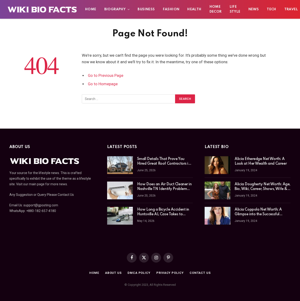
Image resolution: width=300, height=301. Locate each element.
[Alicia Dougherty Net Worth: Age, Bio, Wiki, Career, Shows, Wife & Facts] (217, 190)
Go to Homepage (103, 84)
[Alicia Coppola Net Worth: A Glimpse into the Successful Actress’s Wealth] (217, 216)
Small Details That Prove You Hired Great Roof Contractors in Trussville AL (163, 161)
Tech (271, 9)
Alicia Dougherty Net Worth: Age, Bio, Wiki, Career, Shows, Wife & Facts (262, 186)
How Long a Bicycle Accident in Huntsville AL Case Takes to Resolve (163, 212)
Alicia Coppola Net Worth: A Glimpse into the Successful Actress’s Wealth (258, 212)
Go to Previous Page (105, 75)
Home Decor (216, 9)
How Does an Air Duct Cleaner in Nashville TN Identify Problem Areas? (164, 186)
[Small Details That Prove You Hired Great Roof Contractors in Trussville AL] (120, 165)
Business (146, 9)
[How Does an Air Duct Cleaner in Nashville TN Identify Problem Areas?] (120, 190)
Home (90, 9)
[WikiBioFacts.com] (42, 9)
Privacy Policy (170, 273)
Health (194, 9)
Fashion (171, 9)
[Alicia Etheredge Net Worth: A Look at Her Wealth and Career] (217, 165)
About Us (113, 273)
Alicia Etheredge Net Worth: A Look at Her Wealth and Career (261, 161)
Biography (115, 9)
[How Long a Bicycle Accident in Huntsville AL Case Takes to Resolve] (120, 216)
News (253, 9)
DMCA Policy (139, 273)
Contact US (200, 273)
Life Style (235, 9)
